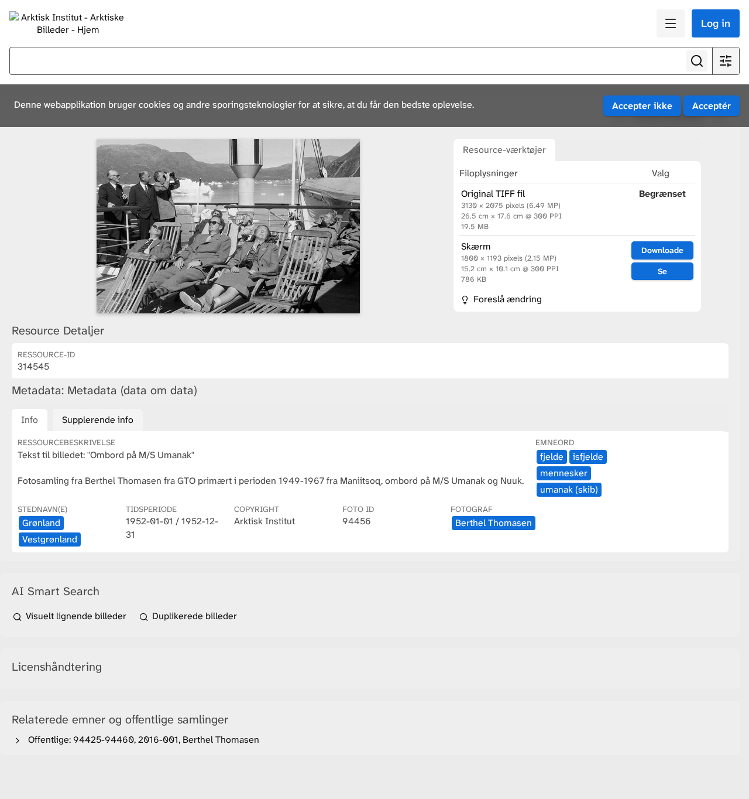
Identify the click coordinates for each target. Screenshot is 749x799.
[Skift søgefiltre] (725, 60)
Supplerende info (97, 420)
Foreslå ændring (506, 299)
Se (662, 271)
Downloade (662, 250)
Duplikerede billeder (193, 616)
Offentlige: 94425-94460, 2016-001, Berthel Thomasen (141, 739)
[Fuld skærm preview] (228, 226)
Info (29, 420)
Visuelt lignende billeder (76, 616)
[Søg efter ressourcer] (696, 60)
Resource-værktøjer (504, 150)
